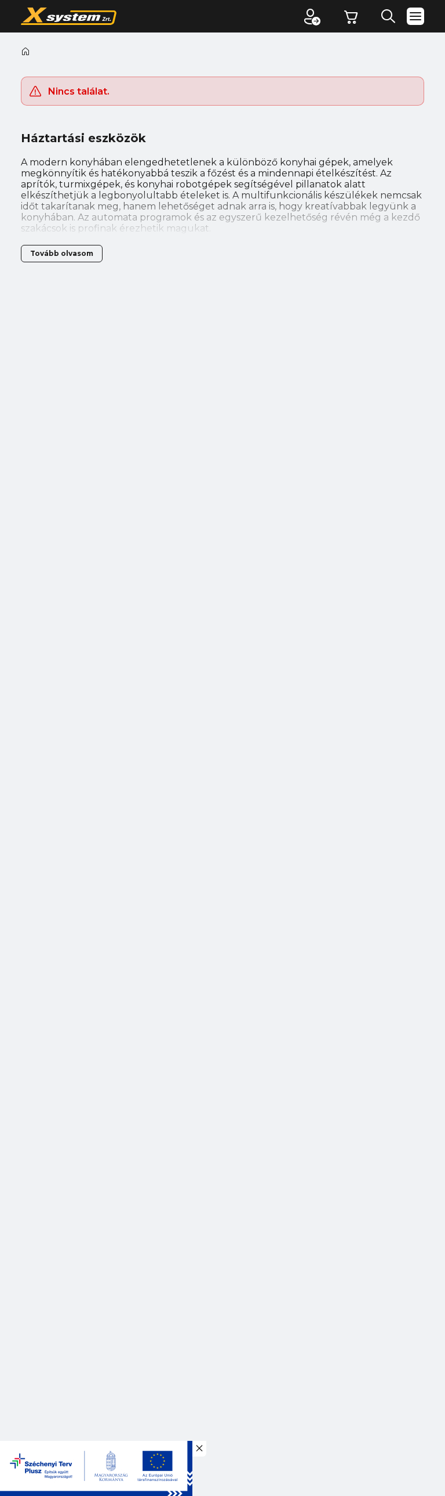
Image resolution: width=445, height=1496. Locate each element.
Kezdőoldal (25, 51)
